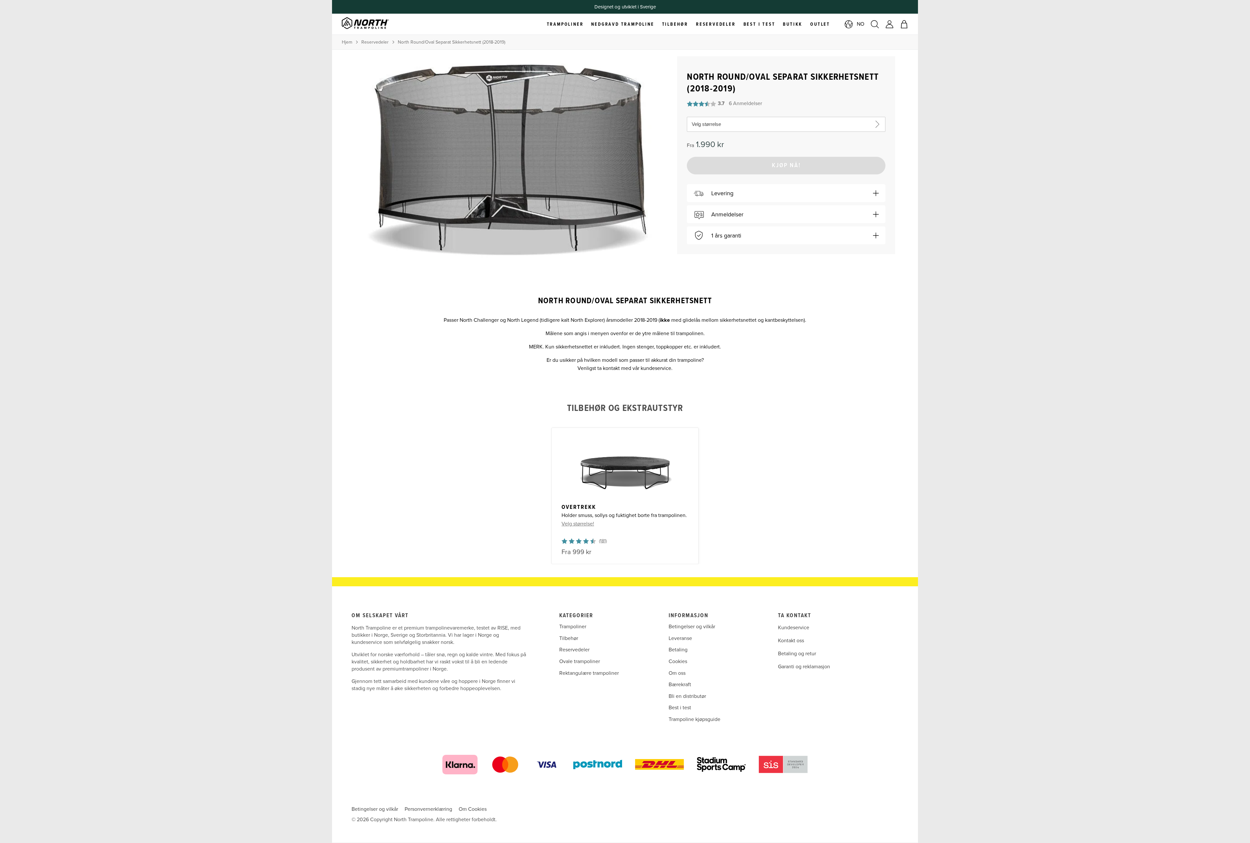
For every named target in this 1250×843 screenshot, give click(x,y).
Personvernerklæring (428, 809)
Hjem (347, 42)
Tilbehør (568, 638)
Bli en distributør (687, 696)
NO (860, 24)
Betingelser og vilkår (692, 626)
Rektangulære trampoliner (589, 673)
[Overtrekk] (625, 466)
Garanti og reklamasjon (804, 666)
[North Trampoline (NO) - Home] (373, 24)
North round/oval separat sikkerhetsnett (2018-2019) (451, 42)
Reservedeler (375, 42)
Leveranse (680, 638)
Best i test (680, 707)
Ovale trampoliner (579, 661)
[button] (786, 193)
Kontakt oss (791, 640)
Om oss (677, 673)
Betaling (678, 649)
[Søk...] (875, 24)
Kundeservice (793, 627)
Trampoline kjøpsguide (694, 719)
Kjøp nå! (786, 166)
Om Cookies (473, 809)
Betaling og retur (797, 653)
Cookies (678, 661)
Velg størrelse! (578, 524)
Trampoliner (572, 626)
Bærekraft (680, 684)
